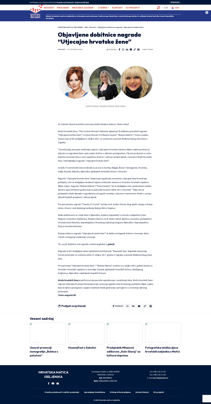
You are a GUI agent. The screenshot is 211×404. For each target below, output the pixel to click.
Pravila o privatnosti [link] (65, 2)
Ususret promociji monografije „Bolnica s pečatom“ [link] (44, 351)
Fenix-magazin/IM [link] (66, 295)
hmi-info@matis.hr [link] (160, 378)
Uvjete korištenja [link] (82, 2)
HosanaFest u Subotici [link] (82, 347)
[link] (207, 12)
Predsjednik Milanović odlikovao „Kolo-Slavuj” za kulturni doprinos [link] (123, 351)
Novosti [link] (61, 49)
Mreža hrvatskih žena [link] (68, 280)
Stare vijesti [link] (163, 342)
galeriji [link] (111, 244)
